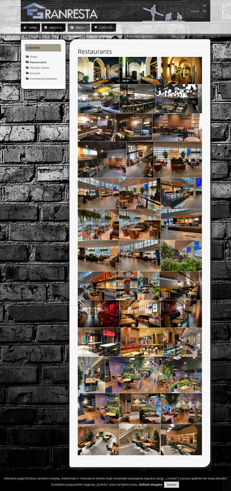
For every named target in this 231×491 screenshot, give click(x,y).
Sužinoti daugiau (150, 484)
